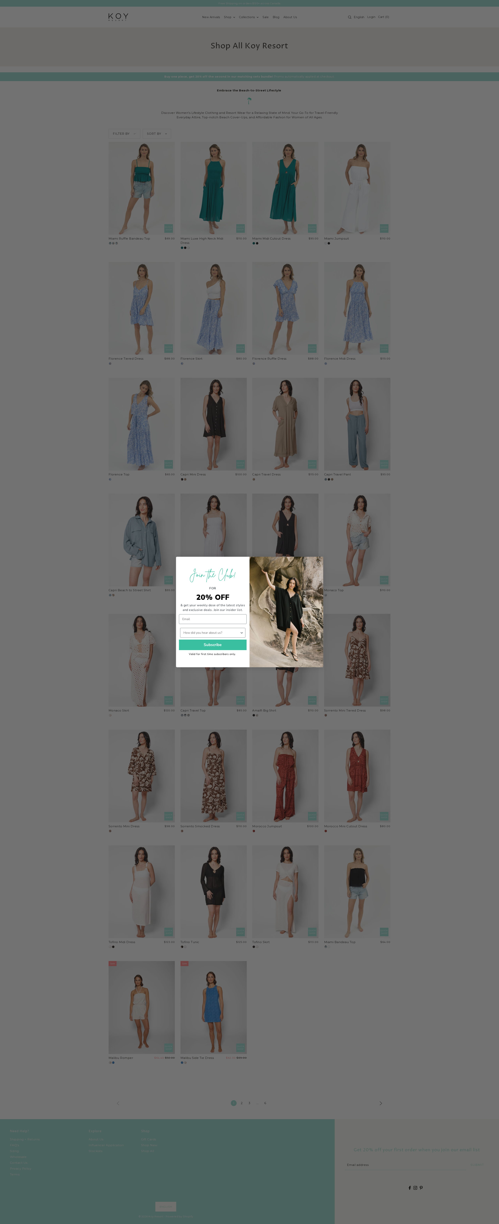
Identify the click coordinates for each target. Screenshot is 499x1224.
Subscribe (213, 644)
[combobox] (211, 632)
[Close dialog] (318, 561)
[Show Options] (242, 632)
